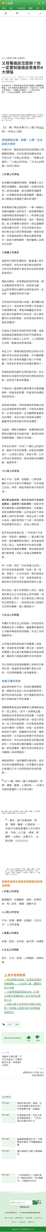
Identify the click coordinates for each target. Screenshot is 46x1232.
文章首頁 (22, 1222)
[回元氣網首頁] (9, 3)
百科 (38, 8)
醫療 (31, 8)
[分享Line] (17, 13)
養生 (11, 8)
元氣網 (9, 58)
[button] (43, 8)
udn (3, 58)
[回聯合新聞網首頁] (3, 3)
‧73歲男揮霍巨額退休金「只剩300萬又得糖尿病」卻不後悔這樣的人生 (22, 996)
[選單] (43, 3)
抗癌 (4, 289)
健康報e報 (24, 1207)
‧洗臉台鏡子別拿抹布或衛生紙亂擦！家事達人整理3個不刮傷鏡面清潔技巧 (22, 1008)
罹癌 (41, 127)
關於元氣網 (9, 1218)
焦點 (4, 8)
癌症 (14, 58)
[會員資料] (39, 3)
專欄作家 (31, 1222)
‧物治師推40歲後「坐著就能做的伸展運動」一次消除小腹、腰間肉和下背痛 (23, 983)
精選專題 (29, 1218)
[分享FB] (6, 13)
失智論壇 (21, 8)
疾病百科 (38, 1218)
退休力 (14, 1222)
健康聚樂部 (19, 1218)
